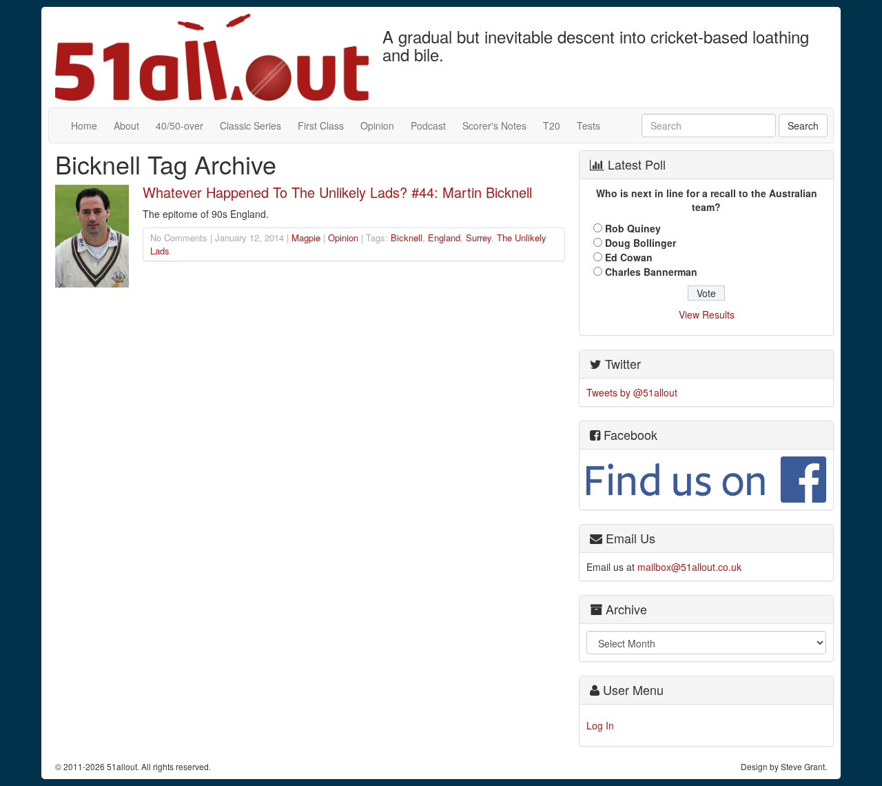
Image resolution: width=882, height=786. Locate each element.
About (126, 125)
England (444, 237)
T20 (551, 125)
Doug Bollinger (640, 243)
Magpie (305, 237)
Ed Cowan (629, 257)
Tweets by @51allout (631, 392)
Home (84, 125)
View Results (707, 314)
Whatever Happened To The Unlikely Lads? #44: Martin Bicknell (337, 192)
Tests (588, 125)
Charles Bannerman (651, 272)
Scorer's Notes (494, 125)
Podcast (428, 125)
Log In (600, 725)
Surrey (478, 237)
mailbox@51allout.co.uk (689, 567)
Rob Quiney (633, 228)
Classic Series (250, 125)
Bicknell (406, 237)
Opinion (377, 125)
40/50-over (179, 125)
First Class (321, 125)
